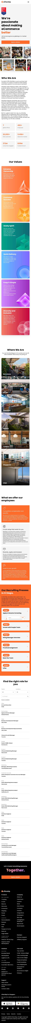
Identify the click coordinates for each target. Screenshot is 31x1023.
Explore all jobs (15, 42)
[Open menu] (28, 2)
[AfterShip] (6, 2)
